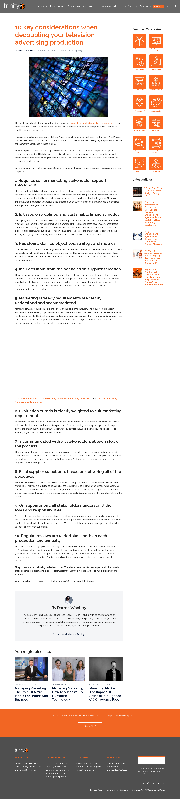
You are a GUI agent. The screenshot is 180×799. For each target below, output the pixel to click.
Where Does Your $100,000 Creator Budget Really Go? (153, 192)
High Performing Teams (139, 110)
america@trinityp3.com (27, 770)
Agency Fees (139, 69)
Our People (156, 171)
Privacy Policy (154, 771)
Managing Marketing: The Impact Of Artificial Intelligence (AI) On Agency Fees (105, 693)
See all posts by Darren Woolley (68, 634)
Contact (157, 6)
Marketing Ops (56, 6)
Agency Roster (139, 89)
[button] (176, 6)
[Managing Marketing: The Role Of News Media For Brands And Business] (31, 669)
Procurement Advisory (139, 151)
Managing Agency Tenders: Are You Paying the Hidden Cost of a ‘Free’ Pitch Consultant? (153, 256)
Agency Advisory (128, 6)
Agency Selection (156, 89)
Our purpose (139, 48)
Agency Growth (156, 69)
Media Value (156, 130)
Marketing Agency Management (102, 6)
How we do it (139, 171)
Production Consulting (156, 151)
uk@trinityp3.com (86, 770)
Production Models (48, 51)
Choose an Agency (76, 6)
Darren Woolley (26, 51)
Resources (144, 6)
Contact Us (151, 760)
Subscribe (125, 790)
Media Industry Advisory (139, 131)
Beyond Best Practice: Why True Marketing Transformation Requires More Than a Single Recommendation (153, 277)
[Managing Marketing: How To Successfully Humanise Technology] (68, 669)
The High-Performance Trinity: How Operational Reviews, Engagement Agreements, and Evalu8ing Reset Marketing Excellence (153, 213)
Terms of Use (112, 790)
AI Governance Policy (155, 790)
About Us (41, 6)
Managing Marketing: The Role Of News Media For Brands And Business (31, 693)
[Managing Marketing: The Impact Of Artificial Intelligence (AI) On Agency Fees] (106, 669)
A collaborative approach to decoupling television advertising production (53, 398)
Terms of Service (143, 774)
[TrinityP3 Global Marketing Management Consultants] (14, 6)
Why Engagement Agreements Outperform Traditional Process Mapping (153, 237)
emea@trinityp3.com (118, 770)
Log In (168, 6)
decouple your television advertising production (93, 123)
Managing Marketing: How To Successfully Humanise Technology (68, 693)
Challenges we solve (156, 49)
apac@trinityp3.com (57, 776)
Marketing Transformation (156, 110)
